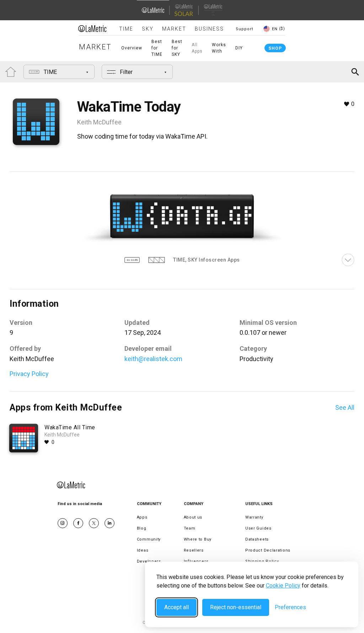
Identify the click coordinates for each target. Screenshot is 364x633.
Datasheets (257, 539)
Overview (131, 47)
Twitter (94, 523)
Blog (141, 528)
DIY (239, 47)
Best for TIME (156, 48)
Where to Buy (198, 539)
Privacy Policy (29, 373)
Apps (142, 517)
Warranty (254, 517)
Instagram (63, 523)
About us (193, 517)
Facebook (78, 523)
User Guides (258, 528)
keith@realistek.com (153, 359)
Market (174, 29)
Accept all (176, 607)
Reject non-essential (235, 607)
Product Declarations (267, 550)
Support (244, 29)
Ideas (143, 550)
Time (126, 29)
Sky (148, 29)
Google (109, 523)
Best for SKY (177, 48)
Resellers (194, 550)
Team (190, 528)
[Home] (92, 28)
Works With (219, 48)
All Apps (197, 48)
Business (209, 29)
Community (149, 539)
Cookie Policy (283, 585)
